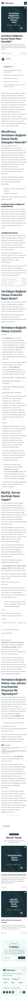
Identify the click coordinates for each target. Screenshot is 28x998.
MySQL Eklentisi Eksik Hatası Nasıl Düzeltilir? (11, 921)
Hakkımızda (6, 979)
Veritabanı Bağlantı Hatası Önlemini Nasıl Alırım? (14, 75)
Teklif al (5, 982)
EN (24, 992)
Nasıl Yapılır (4, 887)
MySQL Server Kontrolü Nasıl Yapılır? (11, 81)
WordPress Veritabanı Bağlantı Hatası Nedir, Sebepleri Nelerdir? (12, 71)
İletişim (21, 982)
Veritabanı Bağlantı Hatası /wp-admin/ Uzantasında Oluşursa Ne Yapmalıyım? (14, 85)
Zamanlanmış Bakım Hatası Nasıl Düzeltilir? (13, 875)
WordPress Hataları (7, 53)
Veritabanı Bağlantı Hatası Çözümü (11, 78)
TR (20, 992)
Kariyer (13, 982)
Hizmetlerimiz (15, 979)
